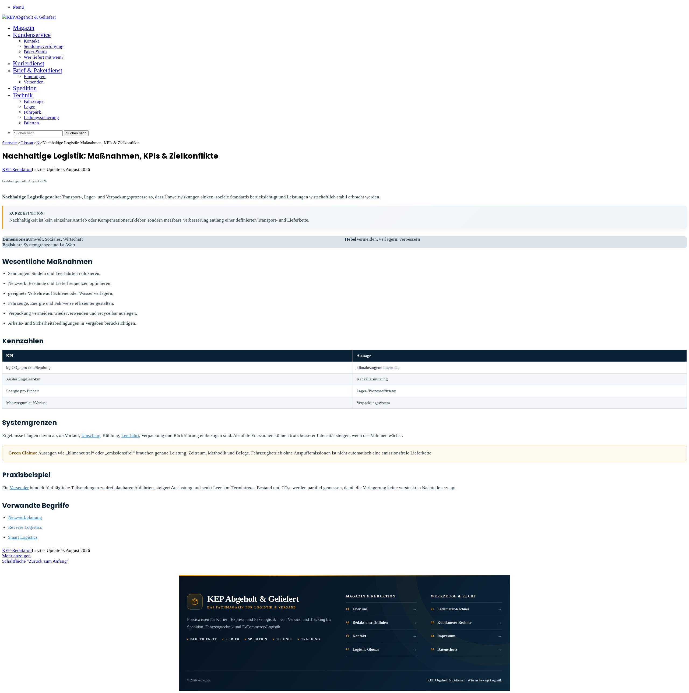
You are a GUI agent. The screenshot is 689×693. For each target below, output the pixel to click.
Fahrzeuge (34, 101)
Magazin (23, 27)
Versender (19, 487)
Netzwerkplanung (25, 517)
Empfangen (34, 76)
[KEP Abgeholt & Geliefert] (29, 17)
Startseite (9, 143)
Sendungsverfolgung (44, 46)
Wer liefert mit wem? (44, 57)
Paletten (31, 122)
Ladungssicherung (41, 117)
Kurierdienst (28, 63)
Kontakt (31, 41)
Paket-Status (35, 51)
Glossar (26, 143)
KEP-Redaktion (17, 169)
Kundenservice (32, 35)
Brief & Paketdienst (37, 70)
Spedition (25, 88)
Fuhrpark (32, 112)
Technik (23, 95)
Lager (29, 106)
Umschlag (90, 435)
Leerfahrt (130, 435)
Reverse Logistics (25, 527)
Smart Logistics (23, 537)
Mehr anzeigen (16, 555)
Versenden (34, 82)
